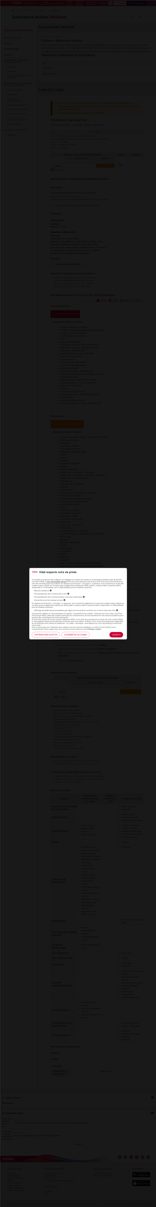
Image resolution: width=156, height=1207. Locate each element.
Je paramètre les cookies (75, 635)
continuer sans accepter (45, 635)
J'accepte (116, 635)
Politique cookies (94, 629)
